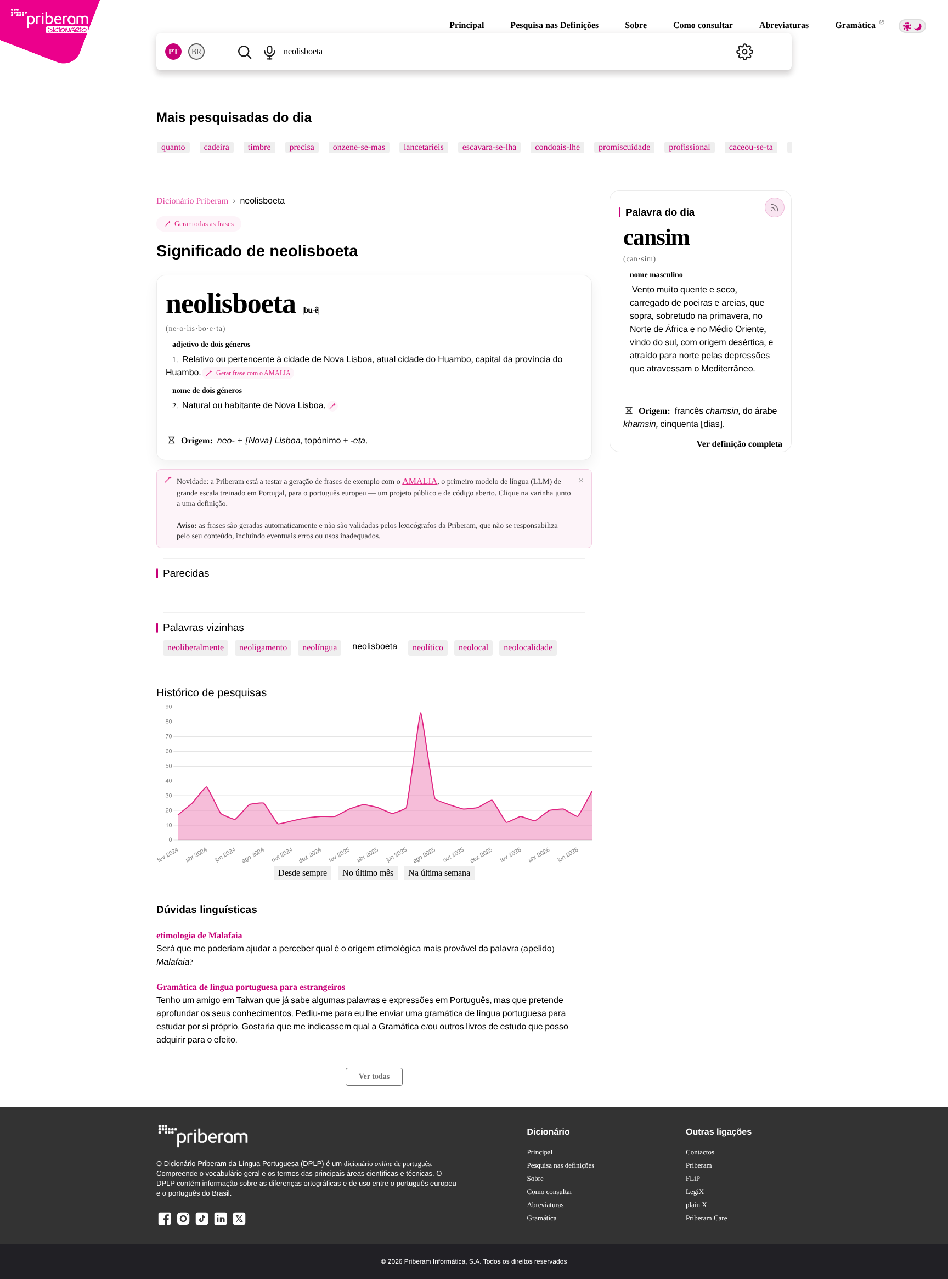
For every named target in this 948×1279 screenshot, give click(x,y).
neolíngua (319, 647)
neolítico (428, 647)
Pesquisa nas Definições (554, 25)
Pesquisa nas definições (561, 1165)
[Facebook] (164, 1224)
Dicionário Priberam (192, 201)
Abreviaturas (784, 25)
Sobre (636, 25)
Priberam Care (706, 1218)
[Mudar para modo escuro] (912, 26)
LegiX (695, 1191)
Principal (466, 25)
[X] (239, 1224)
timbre (259, 147)
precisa (302, 147)
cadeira (216, 147)
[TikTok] (202, 1224)
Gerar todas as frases (204, 223)
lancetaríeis (424, 147)
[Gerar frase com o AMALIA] (332, 406)
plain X (696, 1205)
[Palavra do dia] (775, 207)
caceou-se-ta (751, 147)
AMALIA (419, 481)
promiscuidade (624, 147)
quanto (173, 147)
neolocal (473, 647)
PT (173, 52)
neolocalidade (528, 647)
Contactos (700, 1152)
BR (196, 52)
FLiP (693, 1178)
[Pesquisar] (244, 52)
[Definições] (744, 52)
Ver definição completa (739, 444)
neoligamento (263, 647)
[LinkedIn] (220, 1224)
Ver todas (374, 1077)
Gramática (856, 25)
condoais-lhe (557, 147)
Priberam (699, 1165)
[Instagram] (183, 1224)
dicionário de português (387, 1163)
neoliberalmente (195, 647)
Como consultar (703, 25)
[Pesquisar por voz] (269, 52)
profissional (689, 147)
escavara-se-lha (489, 147)
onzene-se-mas (359, 147)
